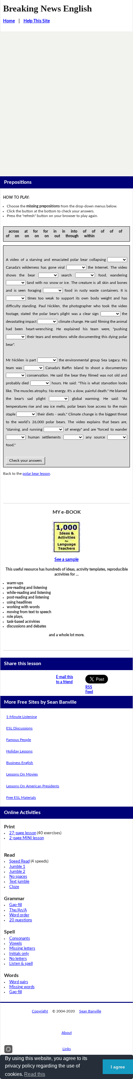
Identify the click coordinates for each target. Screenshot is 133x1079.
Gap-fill (15, 905)
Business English (19, 763)
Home (9, 21)
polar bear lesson (36, 473)
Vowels (15, 944)
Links (66, 1049)
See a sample (66, 560)
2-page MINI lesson (26, 838)
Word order (19, 915)
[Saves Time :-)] (66, 537)
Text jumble (19, 882)
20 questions (20, 920)
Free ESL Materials (21, 797)
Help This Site (37, 21)
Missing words (22, 987)
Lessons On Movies (22, 774)
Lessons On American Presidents (32, 786)
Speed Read (19, 861)
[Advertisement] (66, 101)
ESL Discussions (19, 728)
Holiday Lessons (19, 751)
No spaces (18, 877)
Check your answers (25, 460)
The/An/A (18, 910)
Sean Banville (90, 1011)
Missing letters (22, 949)
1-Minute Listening (21, 717)
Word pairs (18, 982)
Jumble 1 (17, 867)
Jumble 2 (17, 872)
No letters (18, 959)
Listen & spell (21, 964)
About (67, 1033)
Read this (34, 1074)
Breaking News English (47, 8)
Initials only (19, 954)
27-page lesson (22, 833)
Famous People (18, 740)
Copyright (40, 1011)
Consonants (19, 939)
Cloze (14, 887)
